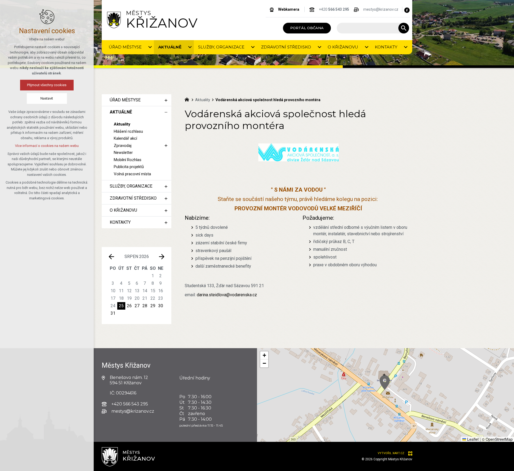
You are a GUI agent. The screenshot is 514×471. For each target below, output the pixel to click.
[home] (188, 99)
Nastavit (47, 98)
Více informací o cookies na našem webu (47, 146)
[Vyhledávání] (370, 28)
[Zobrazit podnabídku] (150, 47)
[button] (385, 382)
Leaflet (472, 439)
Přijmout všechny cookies (47, 85)
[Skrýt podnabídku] (166, 112)
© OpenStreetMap (497, 439)
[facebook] (407, 10)
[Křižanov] (114, 20)
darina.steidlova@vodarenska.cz (227, 294)
